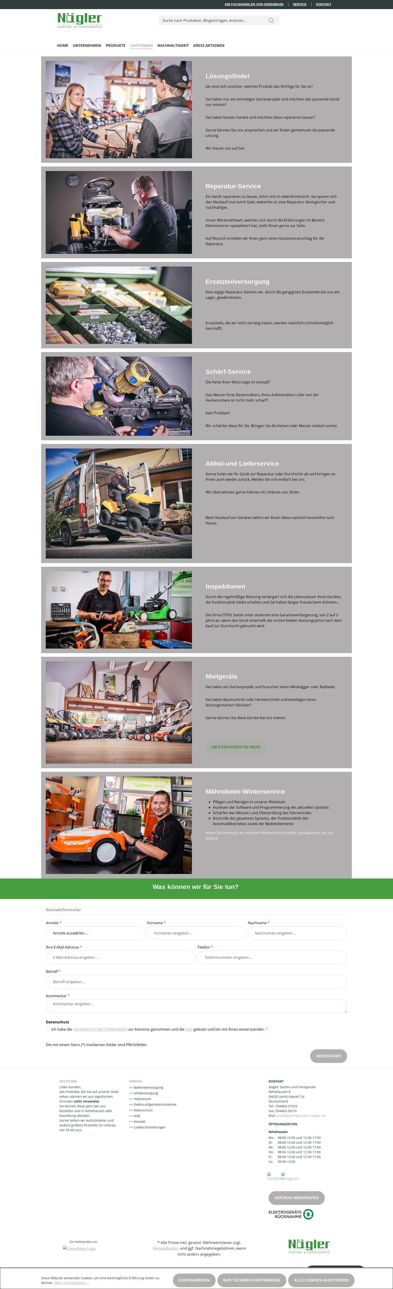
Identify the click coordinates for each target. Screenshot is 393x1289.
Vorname (156, 922)
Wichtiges (68, 1081)
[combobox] (211, 20)
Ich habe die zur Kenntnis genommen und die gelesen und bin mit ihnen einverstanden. (159, 1029)
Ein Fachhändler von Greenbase (254, 4)
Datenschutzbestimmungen (100, 1029)
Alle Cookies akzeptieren (321, 1280)
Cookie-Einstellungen (149, 1127)
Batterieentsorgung (148, 1087)
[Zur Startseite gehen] (80, 19)
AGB (189, 1029)
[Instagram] (290, 1176)
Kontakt (323, 4)
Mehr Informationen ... (71, 1283)
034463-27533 (286, 1106)
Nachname (259, 922)
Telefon (205, 947)
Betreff (53, 971)
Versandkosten (166, 1248)
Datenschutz (143, 1110)
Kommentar (58, 995)
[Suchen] (271, 20)
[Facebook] (275, 1176)
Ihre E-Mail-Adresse (64, 947)
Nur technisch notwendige (251, 1280)
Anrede (53, 922)
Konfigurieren (194, 1280)
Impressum (142, 1099)
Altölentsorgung (145, 1093)
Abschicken (328, 1056)
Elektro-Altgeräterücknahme (154, 1104)
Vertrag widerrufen (297, 1198)
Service (300, 4)
